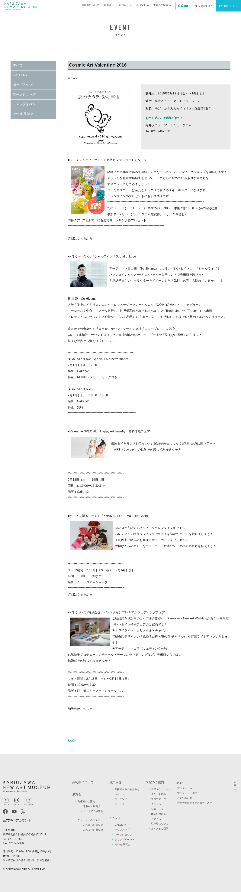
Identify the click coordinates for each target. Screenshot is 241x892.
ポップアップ (22, 85)
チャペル (156, 804)
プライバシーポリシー (189, 793)
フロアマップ (158, 799)
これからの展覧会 (93, 824)
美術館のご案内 (86, 801)
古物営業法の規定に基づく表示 (194, 803)
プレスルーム (184, 788)
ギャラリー (121, 804)
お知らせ (115, 782)
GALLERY (20, 75)
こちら (81, 238)
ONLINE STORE (228, 6)
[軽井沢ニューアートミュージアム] (21, 5)
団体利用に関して (161, 813)
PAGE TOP (235, 786)
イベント (115, 817)
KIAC (180, 783)
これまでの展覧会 (93, 811)
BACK (72, 740)
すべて (18, 65)
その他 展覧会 (23, 114)
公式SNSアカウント (17, 820)
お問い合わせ (184, 798)
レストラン (157, 809)
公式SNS (183, 5)
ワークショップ (24, 94)
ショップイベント (26, 104)
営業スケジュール (161, 789)
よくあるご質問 (160, 828)
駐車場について (160, 823)
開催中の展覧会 (92, 806)
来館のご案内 (155, 782)
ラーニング (121, 799)
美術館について (83, 782)
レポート (120, 794)
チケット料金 (158, 794)
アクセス (156, 818)
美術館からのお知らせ (127, 789)
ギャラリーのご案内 (89, 819)
